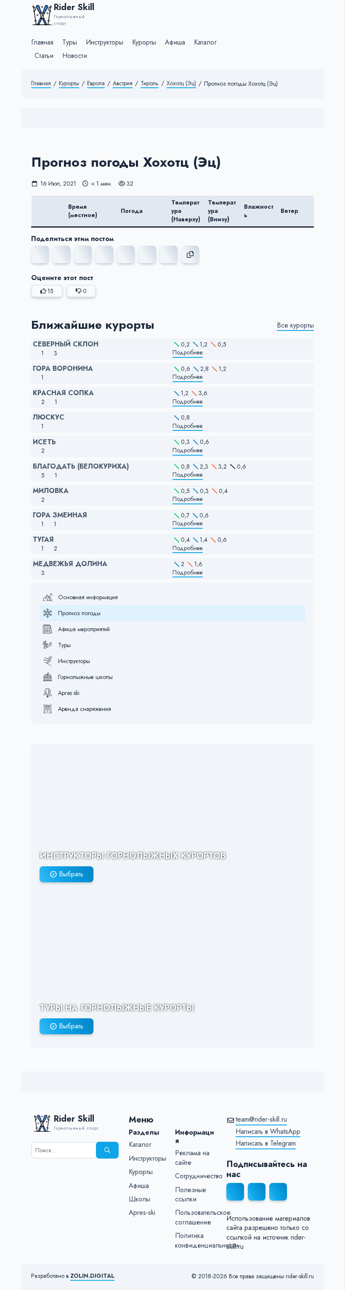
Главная (41, 83)
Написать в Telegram (266, 1143)
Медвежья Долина (70, 564)
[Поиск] (107, 1150)
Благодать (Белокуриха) (81, 466)
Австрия (123, 83)
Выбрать (71, 874)
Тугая (43, 539)
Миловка (51, 491)
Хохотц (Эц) (181, 83)
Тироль (150, 83)
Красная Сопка (63, 393)
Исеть (44, 442)
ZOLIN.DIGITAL (92, 1276)
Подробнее (187, 353)
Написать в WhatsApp (268, 1131)
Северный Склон (65, 344)
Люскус (48, 417)
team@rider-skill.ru (261, 1119)
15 (50, 291)
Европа (96, 83)
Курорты (69, 83)
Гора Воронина (63, 368)
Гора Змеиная (60, 515)
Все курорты (295, 325)
